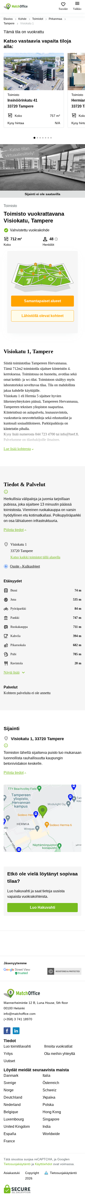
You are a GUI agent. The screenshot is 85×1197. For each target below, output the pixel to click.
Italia (46, 1075)
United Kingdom (17, 1126)
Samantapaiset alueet (42, 301)
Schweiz (49, 1090)
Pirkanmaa (55, 19)
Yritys (8, 1054)
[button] (59, 59)
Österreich (51, 1083)
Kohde (22, 19)
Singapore (51, 1119)
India (47, 1126)
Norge (9, 1090)
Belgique (11, 1112)
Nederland (12, 1105)
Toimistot (37, 19)
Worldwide (51, 1134)
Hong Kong (52, 1112)
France (9, 1141)
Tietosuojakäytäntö (17, 1164)
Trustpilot (10, 943)
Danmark (11, 1075)
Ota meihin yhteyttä (59, 1054)
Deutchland (13, 1097)
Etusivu (8, 19)
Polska (48, 1105)
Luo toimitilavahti (17, 1046)
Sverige (10, 1083)
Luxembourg (14, 1119)
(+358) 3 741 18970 (18, 1019)
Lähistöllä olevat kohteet (42, 316)
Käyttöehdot (43, 1164)
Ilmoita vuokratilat (58, 1046)
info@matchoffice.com (20, 1013)
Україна (49, 1097)
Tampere (9, 23)
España (10, 1134)
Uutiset (9, 1061)
